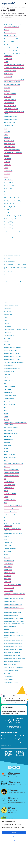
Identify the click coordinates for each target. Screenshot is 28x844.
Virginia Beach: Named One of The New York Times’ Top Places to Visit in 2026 (14, 622)
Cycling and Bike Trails (10, 188)
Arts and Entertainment (10, 93)
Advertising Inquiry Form (10, 35)
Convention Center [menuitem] (21, 736)
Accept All (14, 832)
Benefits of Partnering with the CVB (13, 667)
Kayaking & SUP (8, 170)
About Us (6, 536)
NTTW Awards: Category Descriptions (14, 362)
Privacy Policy (7, 442)
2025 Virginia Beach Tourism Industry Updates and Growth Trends (13, 25)
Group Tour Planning (9, 261)
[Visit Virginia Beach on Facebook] (14, 767)
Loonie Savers (7, 311)
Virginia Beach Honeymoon (11, 632)
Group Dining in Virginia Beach (12, 252)
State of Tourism (8, 380)
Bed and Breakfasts (9, 481)
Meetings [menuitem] (4, 736)
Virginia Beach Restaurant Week (12, 612)
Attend (6, 539)
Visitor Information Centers (11, 427)
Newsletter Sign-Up (9, 335)
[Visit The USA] (20, 753)
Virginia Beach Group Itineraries (12, 290)
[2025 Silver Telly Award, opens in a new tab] (4, 801)
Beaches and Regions (9, 122)
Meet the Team (8, 326)
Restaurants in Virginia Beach (11, 508)
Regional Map (7, 445)
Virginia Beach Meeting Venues (12, 359)
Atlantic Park (7, 96)
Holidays (6, 299)
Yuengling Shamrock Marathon (12, 84)
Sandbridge (7, 137)
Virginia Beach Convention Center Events (14, 598)
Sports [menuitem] (3, 739)
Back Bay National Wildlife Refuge (13, 200)
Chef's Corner (7, 545)
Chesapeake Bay (8, 125)
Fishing (6, 167)
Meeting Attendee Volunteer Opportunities (15, 329)
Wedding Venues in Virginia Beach (13, 646)
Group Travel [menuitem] (19, 739)
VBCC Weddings (8, 590)
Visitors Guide (8, 430)
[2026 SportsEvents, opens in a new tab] (4, 819)
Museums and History (10, 105)
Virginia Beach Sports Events (11, 472)
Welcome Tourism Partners (11, 664)
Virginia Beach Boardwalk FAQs (12, 119)
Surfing (6, 176)
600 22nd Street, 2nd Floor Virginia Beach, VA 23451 (15, 727)
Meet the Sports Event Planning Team (13, 463)
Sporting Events (8, 76)
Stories (6, 496)
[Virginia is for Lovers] (8, 753)
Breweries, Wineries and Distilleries (13, 505)
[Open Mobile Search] (22, 3)
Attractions (7, 90)
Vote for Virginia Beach (10, 626)
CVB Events (7, 374)
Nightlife (6, 155)
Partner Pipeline (8, 365)
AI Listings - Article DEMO (11, 38)
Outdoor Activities (9, 182)
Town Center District (9, 143)
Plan (5, 383)
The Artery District (9, 140)
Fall (5, 407)
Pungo (6, 134)
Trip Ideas (6, 419)
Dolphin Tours (7, 164)
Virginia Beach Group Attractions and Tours (15, 284)
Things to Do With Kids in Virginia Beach (14, 231)
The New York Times (14, 782)
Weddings (6, 629)
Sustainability (7, 575)
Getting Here (7, 389)
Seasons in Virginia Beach (10, 404)
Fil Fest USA (7, 240)
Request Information (9, 275)
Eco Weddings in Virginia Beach (12, 652)
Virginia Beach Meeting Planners (12, 347)
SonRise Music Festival (10, 457)
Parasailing (7, 173)
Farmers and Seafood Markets (12, 149)
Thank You (7, 258)
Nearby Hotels (8, 569)
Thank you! (7, 520)
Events (6, 61)
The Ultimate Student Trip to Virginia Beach (15, 264)
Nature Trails (7, 213)
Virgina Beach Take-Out (10, 514)
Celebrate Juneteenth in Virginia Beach (14, 64)
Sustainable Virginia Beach (11, 225)
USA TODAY (11, 808)
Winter (6, 416)
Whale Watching (8, 179)
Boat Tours (7, 161)
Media (5, 317)
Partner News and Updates (11, 682)
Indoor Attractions (9, 102)
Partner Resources (9, 371)
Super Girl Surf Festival (10, 499)
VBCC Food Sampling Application (12, 584)
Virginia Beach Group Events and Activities (15, 287)
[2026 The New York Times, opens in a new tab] (4, 783)
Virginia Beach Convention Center (13, 533)
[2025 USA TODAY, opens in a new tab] (4, 810)
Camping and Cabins (9, 484)
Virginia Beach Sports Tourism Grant (13, 618)
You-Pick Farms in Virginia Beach (12, 216)
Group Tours (7, 243)
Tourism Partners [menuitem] (6, 745)
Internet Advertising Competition (14, 773)
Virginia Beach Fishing (10, 601)
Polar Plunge (7, 436)
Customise (14, 836)
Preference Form (8, 439)
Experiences (7, 87)
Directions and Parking (10, 548)
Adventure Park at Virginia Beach (12, 197)
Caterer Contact (8, 542)
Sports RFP (7, 466)
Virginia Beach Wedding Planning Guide (14, 658)
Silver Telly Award (13, 798)
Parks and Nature (8, 194)
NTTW (6, 377)
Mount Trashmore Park (10, 210)
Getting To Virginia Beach (10, 350)
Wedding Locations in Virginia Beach (13, 640)
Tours (5, 234)
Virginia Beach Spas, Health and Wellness (14, 237)
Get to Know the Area (9, 386)
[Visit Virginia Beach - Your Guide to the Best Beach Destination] (8, 3)
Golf (5, 191)
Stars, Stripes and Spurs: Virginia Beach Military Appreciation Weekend (14, 80)
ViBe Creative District (9, 146)
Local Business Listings (10, 395)
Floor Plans (7, 557)
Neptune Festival (8, 73)
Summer (6, 413)
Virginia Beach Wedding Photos (12, 655)
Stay (5, 478)
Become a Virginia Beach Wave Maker (13, 47)
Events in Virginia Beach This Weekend (14, 67)
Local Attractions (8, 563)
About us (6, 29)
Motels (6, 490)
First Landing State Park (10, 206)
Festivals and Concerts (10, 70)
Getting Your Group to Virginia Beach (13, 249)
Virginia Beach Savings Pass (11, 615)
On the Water (7, 158)
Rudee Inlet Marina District (11, 108)
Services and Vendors (9, 572)
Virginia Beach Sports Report (11, 475)
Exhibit (6, 554)
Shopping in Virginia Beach (11, 222)
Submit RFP (7, 341)
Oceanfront (7, 131)
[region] (14, 831)
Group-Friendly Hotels (10, 272)
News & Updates (8, 676)
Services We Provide (9, 454)
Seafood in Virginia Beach (10, 511)
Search (6, 448)
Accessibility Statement (10, 32)
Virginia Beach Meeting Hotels (12, 353)
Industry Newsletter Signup (11, 305)
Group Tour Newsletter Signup (12, 255)
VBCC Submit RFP (9, 587)
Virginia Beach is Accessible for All (13, 604)
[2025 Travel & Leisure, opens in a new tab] (4, 792)
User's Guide (7, 581)
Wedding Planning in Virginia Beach (13, 649)
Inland (5, 128)
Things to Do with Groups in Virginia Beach (15, 281)
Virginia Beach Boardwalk (10, 116)
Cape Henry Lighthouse (10, 99)
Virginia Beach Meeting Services (12, 356)
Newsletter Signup (9, 398)
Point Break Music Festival (11, 433)
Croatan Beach (8, 58)
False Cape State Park (9, 203)
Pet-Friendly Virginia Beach (11, 219)
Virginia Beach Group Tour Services (13, 296)
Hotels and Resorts (9, 487)
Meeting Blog (7, 332)
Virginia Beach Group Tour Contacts (13, 293)
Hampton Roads (8, 392)
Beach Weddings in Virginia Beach (13, 643)
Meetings (6, 323)
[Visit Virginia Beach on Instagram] (10, 767)
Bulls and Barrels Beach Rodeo (12, 50)
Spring (5, 410)
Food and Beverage (9, 560)
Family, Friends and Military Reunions (13, 246)
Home (5, 302)
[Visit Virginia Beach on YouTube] (18, 767)
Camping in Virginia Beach (11, 185)
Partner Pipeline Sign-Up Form (12, 368)
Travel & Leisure (13, 789)
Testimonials (7, 578)
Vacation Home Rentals (10, 493)
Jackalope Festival (8, 314)
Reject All (14, 840)
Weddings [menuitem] (18, 742)
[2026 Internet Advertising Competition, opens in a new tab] (4, 775)
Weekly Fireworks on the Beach (12, 661)
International (7, 308)
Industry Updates (8, 679)
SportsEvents (12, 817)
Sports (6, 460)
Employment (7, 551)
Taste (5, 502)
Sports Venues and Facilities (11, 469)
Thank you (7, 401)
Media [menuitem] (3, 742)
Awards (6, 44)
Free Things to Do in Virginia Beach (13, 152)
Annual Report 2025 (9, 41)
